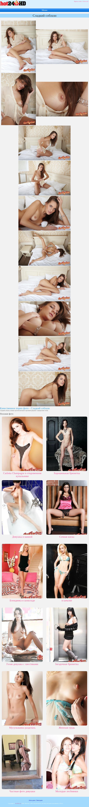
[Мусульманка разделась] (22, 698)
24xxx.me (85, 1)
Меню (44, 10)
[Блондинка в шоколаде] (22, 570)
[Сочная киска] (67, 507)
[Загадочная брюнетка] (67, 634)
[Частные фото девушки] (22, 761)
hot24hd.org (18, 803)
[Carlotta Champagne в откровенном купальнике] (22, 443)
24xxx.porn (32, 800)
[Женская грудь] (67, 698)
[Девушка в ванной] (22, 507)
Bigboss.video (78, 1)
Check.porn (39, 800)
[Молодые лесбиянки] (67, 761)
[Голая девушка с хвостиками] (22, 634)
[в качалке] (67, 570)
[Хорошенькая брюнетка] (67, 443)
